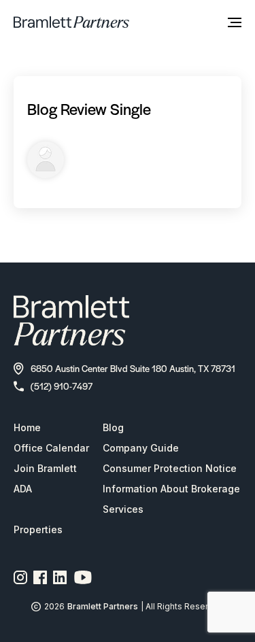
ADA (23, 488)
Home (27, 427)
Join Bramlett (45, 468)
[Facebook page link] (40, 577)
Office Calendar (51, 448)
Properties (38, 529)
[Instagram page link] (21, 577)
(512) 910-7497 (61, 385)
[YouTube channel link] (83, 577)
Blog (113, 427)
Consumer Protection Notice (170, 468)
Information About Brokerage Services (171, 499)
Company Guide (141, 448)
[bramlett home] (71, 22)
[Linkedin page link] (60, 577)
